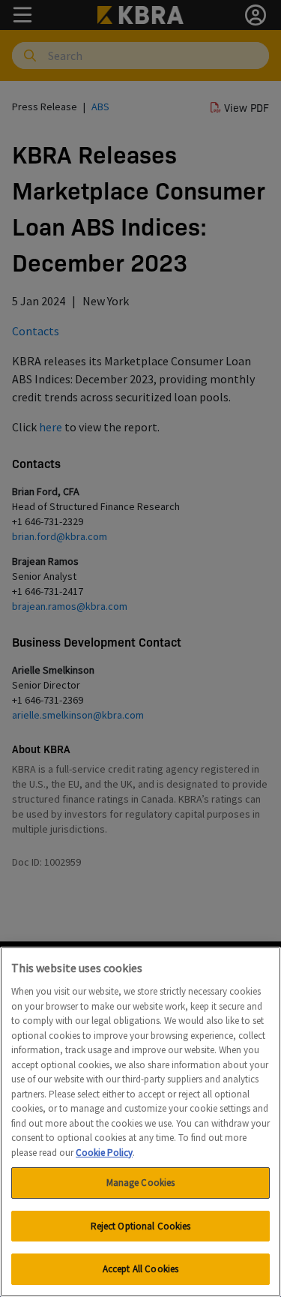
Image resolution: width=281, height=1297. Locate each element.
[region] (140, 1122)
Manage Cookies (140, 1182)
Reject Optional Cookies (141, 1226)
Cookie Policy (104, 1152)
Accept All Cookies (140, 1268)
